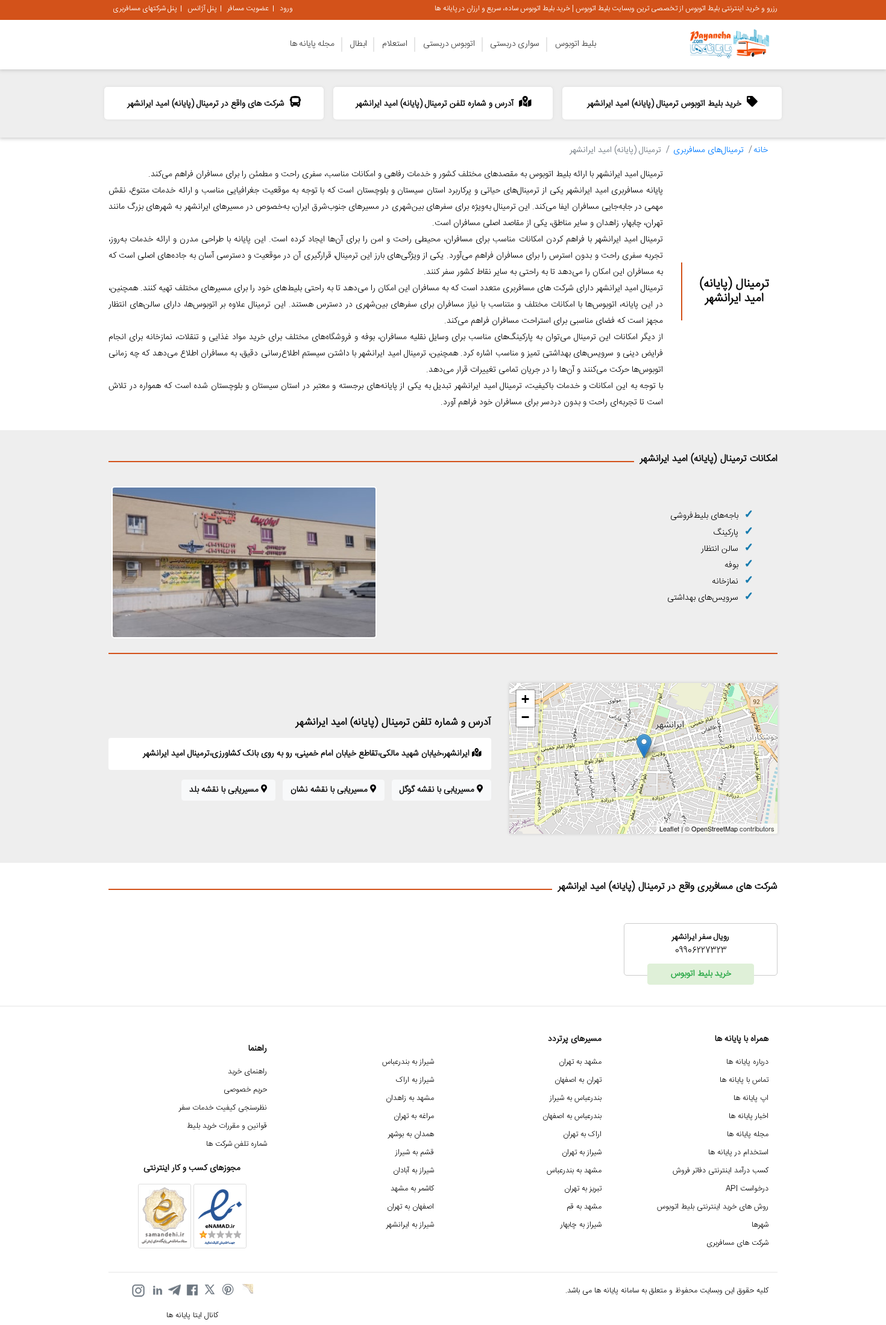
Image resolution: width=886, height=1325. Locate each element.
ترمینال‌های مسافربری (708, 150)
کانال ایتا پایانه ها (192, 1315)
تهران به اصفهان (578, 1080)
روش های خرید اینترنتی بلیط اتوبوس (712, 1207)
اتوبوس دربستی (449, 44)
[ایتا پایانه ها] (246, 1290)
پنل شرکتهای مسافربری (145, 8)
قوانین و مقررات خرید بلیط (227, 1126)
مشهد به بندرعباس (574, 1171)
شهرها (760, 1225)
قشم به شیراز (414, 1152)
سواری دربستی (514, 44)
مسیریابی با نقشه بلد (225, 790)
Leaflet (669, 828)
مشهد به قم (584, 1207)
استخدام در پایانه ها (738, 1152)
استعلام (394, 44)
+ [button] (525, 699)
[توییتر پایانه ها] (210, 1290)
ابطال (358, 44)
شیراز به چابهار (581, 1225)
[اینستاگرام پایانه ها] (138, 1290)
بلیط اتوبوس (575, 44)
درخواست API (747, 1189)
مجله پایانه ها (312, 44)
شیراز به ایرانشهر (410, 1225)
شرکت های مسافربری (737, 1243)
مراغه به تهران (414, 1116)
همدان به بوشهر (411, 1134)
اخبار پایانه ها (748, 1116)
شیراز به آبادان (413, 1171)
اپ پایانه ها (751, 1098)
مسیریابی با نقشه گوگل (438, 790)
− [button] (525, 717)
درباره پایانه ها (747, 1062)
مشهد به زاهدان (410, 1098)
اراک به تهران (582, 1134)
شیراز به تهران (582, 1152)
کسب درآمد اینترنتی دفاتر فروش (720, 1171)
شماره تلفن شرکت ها (236, 1144)
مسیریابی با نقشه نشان (330, 790)
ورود (286, 8)
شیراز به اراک (415, 1080)
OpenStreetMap (714, 828)
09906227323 (701, 951)
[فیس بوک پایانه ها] (192, 1290)
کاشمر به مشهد (412, 1189)
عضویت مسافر (248, 8)
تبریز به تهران (583, 1189)
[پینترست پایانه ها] (228, 1290)
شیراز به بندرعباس (408, 1062)
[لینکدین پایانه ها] (156, 1290)
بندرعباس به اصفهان (572, 1116)
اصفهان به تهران (410, 1207)
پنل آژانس (201, 8)
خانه (760, 150)
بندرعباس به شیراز (576, 1098)
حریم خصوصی (245, 1090)
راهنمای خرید (247, 1072)
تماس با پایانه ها (744, 1080)
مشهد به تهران (580, 1062)
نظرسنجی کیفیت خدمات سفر (223, 1108)
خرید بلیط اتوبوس (701, 974)
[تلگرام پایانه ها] (174, 1290)
